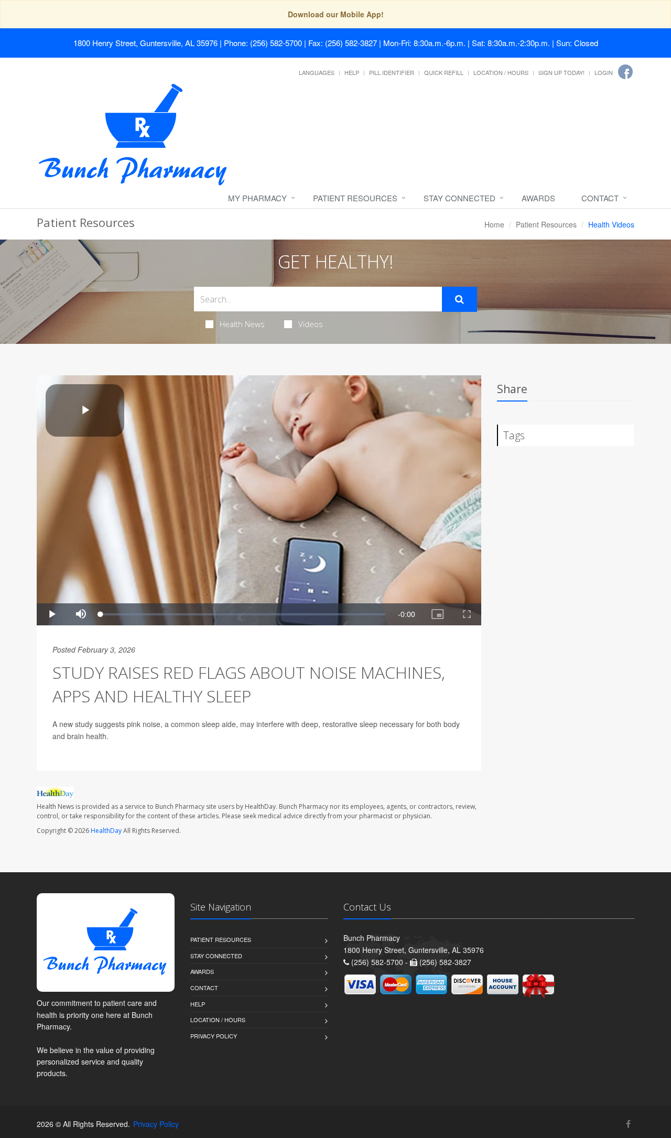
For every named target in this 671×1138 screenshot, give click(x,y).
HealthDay (106, 830)
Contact (600, 197)
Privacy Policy (213, 1036)
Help (351, 72)
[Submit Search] (459, 299)
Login (603, 72)
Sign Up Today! (561, 72)
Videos (310, 324)
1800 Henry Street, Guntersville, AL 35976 (145, 42)
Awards (538, 197)
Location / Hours (500, 72)
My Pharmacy (257, 197)
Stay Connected (459, 197)
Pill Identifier (391, 72)
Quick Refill (443, 72)
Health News (242, 324)
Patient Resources (355, 197)
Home (494, 224)
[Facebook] (625, 71)
